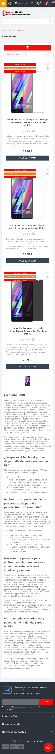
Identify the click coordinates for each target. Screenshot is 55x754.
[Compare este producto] (47, 68)
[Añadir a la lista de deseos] (47, 64)
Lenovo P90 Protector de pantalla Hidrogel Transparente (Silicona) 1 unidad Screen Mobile (27, 122)
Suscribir (46, 702)
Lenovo (9, 30)
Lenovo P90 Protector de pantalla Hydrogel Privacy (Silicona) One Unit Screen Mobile (27, 331)
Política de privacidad (18, 707)
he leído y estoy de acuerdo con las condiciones (25, 708)
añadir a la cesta (27, 158)
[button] (32, 3)
